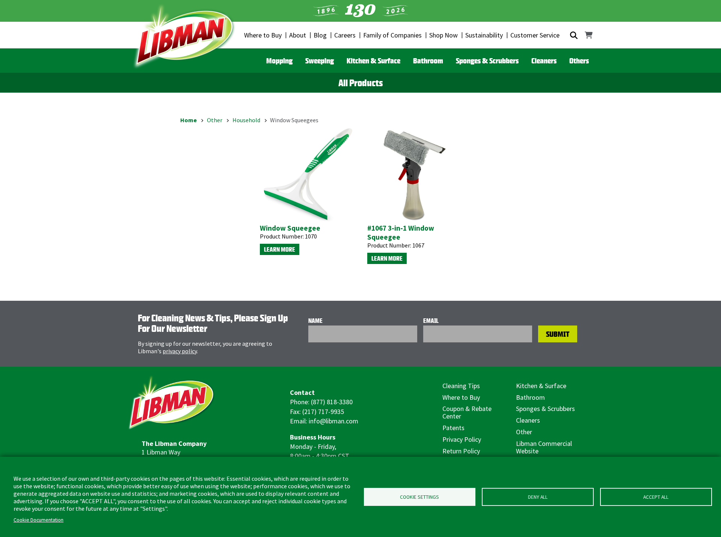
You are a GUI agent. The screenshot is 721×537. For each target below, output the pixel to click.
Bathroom (428, 60)
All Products (360, 83)
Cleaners (544, 60)
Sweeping (319, 60)
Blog (320, 35)
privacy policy (180, 351)
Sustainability (484, 35)
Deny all (538, 497)
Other (214, 120)
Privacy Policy (461, 439)
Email (431, 320)
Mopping (279, 60)
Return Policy (461, 451)
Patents (453, 427)
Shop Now (443, 35)
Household (246, 120)
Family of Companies (392, 35)
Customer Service (535, 35)
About (297, 35)
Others (579, 60)
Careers (345, 35)
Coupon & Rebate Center (467, 412)
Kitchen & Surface (373, 60)
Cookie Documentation (38, 520)
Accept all (655, 497)
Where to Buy (263, 35)
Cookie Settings (419, 497)
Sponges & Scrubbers (487, 60)
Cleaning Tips (461, 385)
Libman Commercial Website (544, 447)
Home (188, 120)
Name (315, 320)
